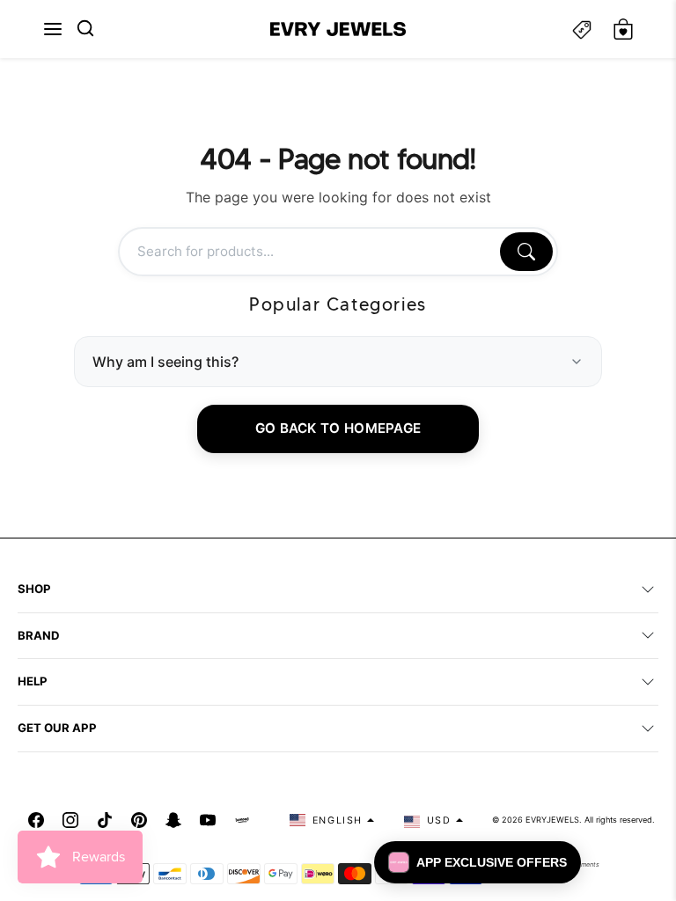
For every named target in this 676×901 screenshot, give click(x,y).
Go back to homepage (338, 428)
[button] (53, 29)
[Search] (526, 251)
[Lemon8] (242, 820)
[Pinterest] (139, 820)
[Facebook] (36, 820)
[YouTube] (208, 820)
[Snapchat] (173, 820)
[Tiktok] (105, 820)
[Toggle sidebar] (582, 29)
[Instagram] (70, 820)
